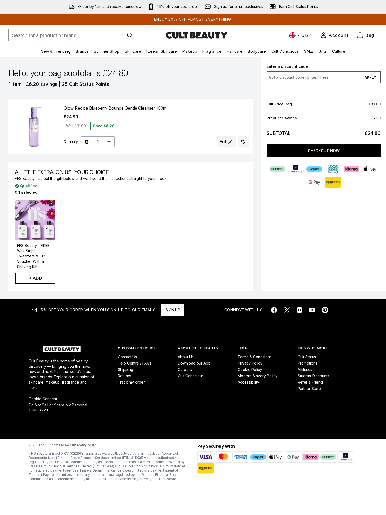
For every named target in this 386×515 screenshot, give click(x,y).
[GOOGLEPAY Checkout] (314, 182)
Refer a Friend (310, 382)
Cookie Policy (250, 369)
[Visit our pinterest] (325, 310)
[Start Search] (130, 35)
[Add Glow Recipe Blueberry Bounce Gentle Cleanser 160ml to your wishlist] (243, 141)
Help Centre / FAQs (134, 363)
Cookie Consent (43, 399)
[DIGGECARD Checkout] (333, 169)
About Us (186, 356)
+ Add (35, 278)
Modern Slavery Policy (257, 376)
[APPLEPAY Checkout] (370, 169)
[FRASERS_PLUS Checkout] (296, 169)
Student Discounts (313, 376)
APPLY (370, 77)
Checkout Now (324, 150)
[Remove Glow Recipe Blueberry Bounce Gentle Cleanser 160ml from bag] (86, 141)
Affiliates (305, 369)
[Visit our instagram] (299, 310)
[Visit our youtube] (312, 310)
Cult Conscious (191, 376)
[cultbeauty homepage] (196, 35)
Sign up (173, 310)
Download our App (194, 363)
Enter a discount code (287, 66)
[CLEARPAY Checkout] (277, 169)
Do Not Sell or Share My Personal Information (58, 407)
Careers (185, 369)
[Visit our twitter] (286, 310)
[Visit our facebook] (274, 310)
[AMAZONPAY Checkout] (333, 182)
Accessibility (248, 382)
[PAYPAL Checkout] (314, 169)
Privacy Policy (250, 363)
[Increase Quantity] (109, 141)
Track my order (131, 382)
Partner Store (309, 388)
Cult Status (307, 356)
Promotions (307, 363)
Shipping (125, 369)
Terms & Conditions (255, 356)
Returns (124, 376)
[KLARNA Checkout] (351, 169)
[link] (334, 35)
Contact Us (127, 356)
